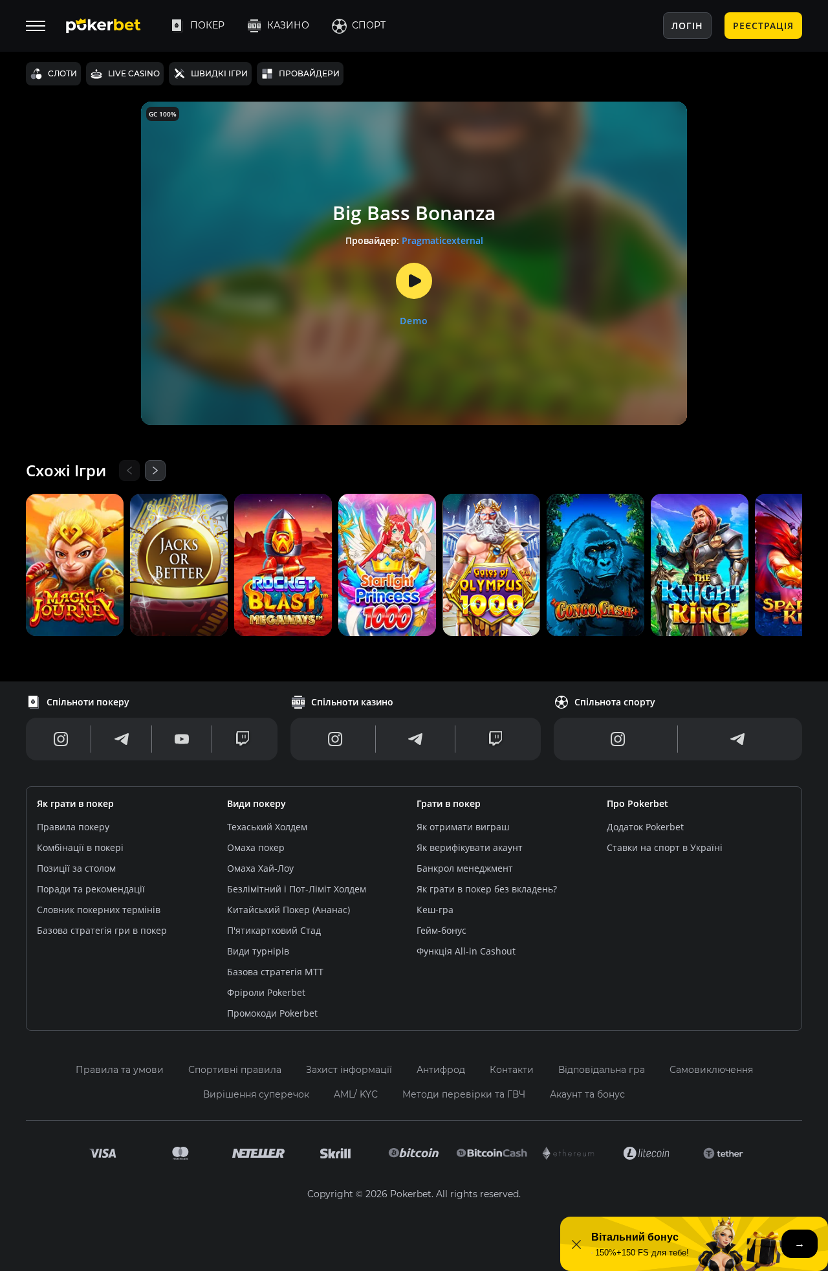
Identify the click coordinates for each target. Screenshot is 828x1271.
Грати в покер (449, 803)
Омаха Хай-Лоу (260, 868)
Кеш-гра (435, 909)
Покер (207, 25)
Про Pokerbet (637, 803)
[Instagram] (61, 739)
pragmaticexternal (442, 240)
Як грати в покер (75, 803)
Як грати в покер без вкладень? (487, 889)
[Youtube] (182, 739)
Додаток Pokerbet (645, 827)
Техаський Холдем (267, 827)
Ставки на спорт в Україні (665, 847)
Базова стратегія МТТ (275, 972)
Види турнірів (258, 951)
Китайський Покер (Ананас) (288, 909)
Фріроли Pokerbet (266, 992)
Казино (288, 25)
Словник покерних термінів (98, 909)
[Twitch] (243, 739)
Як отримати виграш (463, 827)
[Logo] (113, 25)
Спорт (369, 25)
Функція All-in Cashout (466, 951)
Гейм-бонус (441, 930)
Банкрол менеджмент (465, 868)
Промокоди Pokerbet (272, 1013)
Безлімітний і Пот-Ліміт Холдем (296, 889)
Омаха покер (256, 847)
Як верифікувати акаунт (470, 847)
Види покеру (256, 803)
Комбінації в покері (80, 847)
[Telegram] (121, 739)
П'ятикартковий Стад (274, 930)
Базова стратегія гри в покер (102, 930)
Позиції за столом (76, 868)
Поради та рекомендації (91, 889)
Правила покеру (73, 827)
